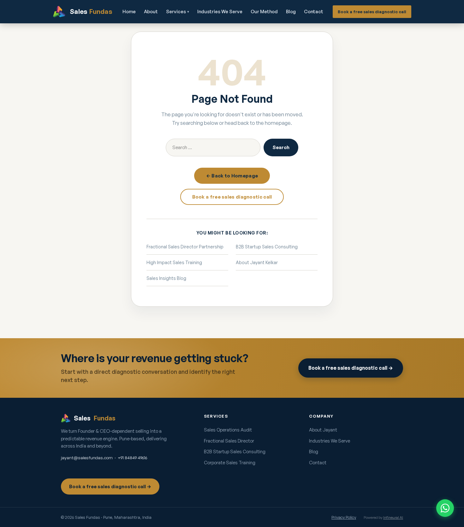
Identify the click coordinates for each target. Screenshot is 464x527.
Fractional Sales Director (229, 440)
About (151, 11)
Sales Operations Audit (228, 429)
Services (177, 11)
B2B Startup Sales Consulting (267, 246)
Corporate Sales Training (229, 462)
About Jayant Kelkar (257, 262)
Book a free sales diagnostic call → (350, 368)
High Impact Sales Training (174, 262)
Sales (95, 418)
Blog (291, 11)
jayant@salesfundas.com (87, 457)
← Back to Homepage (232, 176)
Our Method (264, 11)
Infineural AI (393, 517)
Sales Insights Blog (166, 278)
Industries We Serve (219, 11)
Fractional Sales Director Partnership (184, 246)
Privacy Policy (343, 517)
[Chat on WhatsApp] (445, 508)
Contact (313, 11)
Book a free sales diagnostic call (372, 11)
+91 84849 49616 (132, 457)
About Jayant (323, 429)
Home (129, 11)
